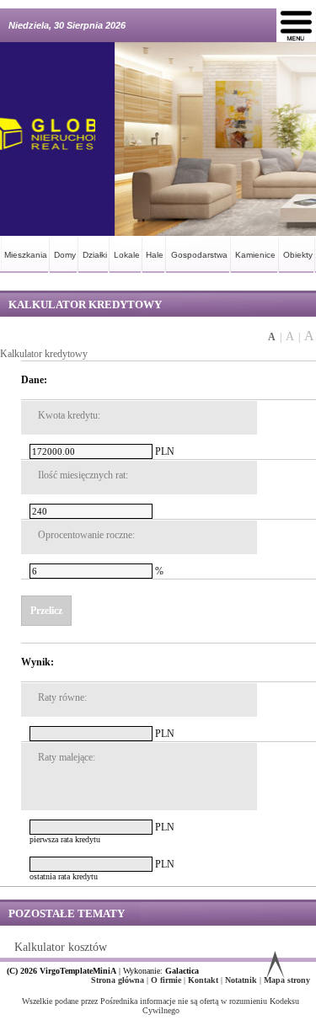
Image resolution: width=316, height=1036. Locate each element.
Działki (95, 254)
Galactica (182, 970)
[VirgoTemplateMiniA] (47, 139)
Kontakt (204, 980)
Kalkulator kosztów (60, 947)
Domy (65, 254)
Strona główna (119, 980)
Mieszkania (25, 254)
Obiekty (298, 254)
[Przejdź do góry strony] (275, 968)
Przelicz (46, 611)
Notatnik (242, 980)
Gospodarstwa (199, 254)
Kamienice (255, 254)
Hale (154, 254)
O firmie (167, 980)
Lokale (127, 254)
